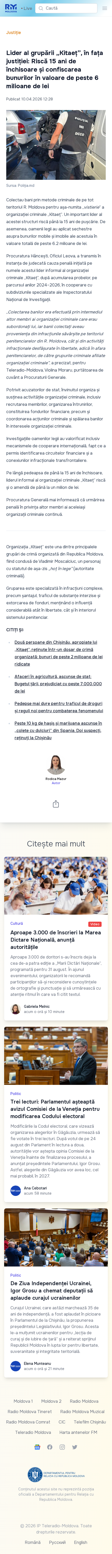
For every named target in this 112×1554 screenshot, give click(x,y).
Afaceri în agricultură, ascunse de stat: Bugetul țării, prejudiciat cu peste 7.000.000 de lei (58, 684)
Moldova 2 (51, 1401)
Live (26, 8)
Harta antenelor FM (78, 1432)
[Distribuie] (56, 804)
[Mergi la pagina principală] (11, 8)
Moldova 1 (23, 1401)
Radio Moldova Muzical (82, 1411)
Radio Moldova (84, 1401)
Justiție (13, 32)
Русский (57, 1542)
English (80, 1542)
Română (33, 1542)
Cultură (16, 923)
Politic (15, 1093)
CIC (62, 1422)
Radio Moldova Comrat (28, 1422)
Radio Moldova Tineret (30, 1411)
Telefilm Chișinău (90, 1422)
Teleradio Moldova (33, 1432)
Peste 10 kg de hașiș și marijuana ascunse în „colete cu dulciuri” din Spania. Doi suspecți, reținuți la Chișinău (58, 731)
